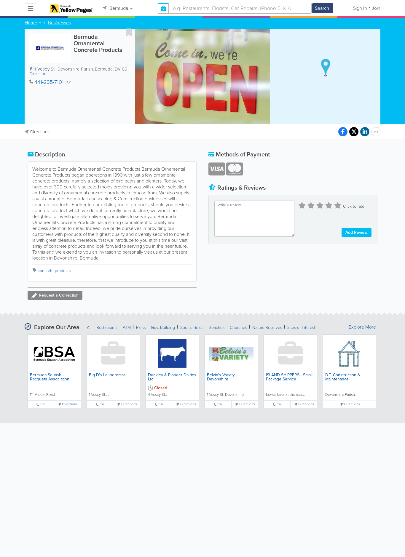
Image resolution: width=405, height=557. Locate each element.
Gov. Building (163, 327)
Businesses (59, 22)
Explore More (362, 327)
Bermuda (118, 8)
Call (43, 404)
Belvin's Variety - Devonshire (222, 377)
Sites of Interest (301, 327)
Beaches (216, 327)
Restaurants (107, 327)
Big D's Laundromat (107, 375)
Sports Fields (191, 327)
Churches (238, 327)
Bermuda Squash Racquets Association (49, 377)
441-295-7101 (49, 82)
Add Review (356, 232)
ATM (127, 327)
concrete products (54, 271)
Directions (39, 74)
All (89, 327)
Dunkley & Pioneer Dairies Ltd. (172, 377)
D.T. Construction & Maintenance (342, 377)
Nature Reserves (267, 327)
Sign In (360, 8)
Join (376, 8)
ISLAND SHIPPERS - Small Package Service (289, 377)
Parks (141, 327)
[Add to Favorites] (129, 32)
